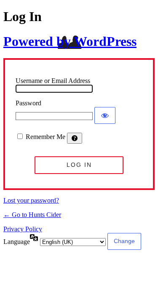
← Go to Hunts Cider (32, 214)
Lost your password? (31, 200)
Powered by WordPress (70, 41)
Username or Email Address (53, 80)
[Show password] (104, 115)
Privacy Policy (22, 229)
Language (16, 241)
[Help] (74, 138)
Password (28, 103)
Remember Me (45, 136)
